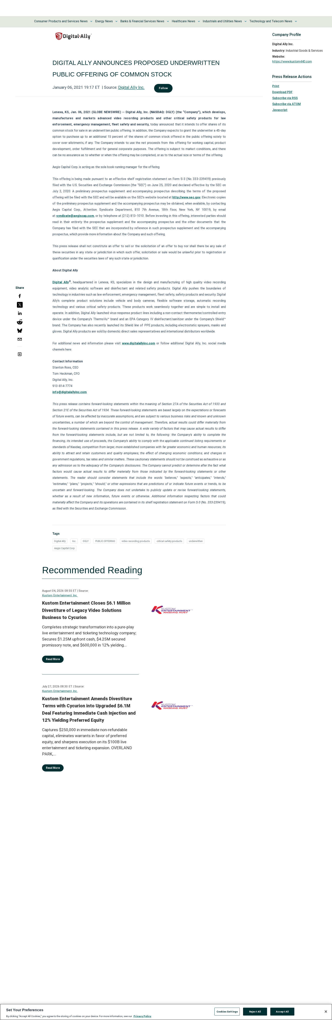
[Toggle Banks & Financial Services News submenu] (168, 21)
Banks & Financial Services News (142, 21)
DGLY (86, 541)
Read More (53, 659)
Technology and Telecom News (270, 21)
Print (275, 86)
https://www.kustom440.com (292, 61)
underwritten (196, 541)
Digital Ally (60, 541)
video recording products (136, 541)
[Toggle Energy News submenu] (116, 21)
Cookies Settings (227, 1011)
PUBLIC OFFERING (105, 541)
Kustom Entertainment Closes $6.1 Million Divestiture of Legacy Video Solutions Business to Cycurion (86, 610)
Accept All (282, 1011)
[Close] (326, 1011)
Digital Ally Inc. (131, 87)
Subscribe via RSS (285, 98)
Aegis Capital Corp (64, 548)
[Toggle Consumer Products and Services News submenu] (91, 21)
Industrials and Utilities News (222, 21)
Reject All (255, 1011)
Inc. (74, 541)
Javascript (279, 110)
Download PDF (282, 92)
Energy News (104, 21)
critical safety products (169, 541)
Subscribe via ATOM (286, 104)
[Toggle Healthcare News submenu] (199, 21)
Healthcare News (183, 21)
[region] (166, 1012)
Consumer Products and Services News (61, 21)
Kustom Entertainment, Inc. (59, 595)
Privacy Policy (142, 1016)
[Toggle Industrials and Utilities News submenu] (245, 21)
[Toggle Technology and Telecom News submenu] (296, 21)
